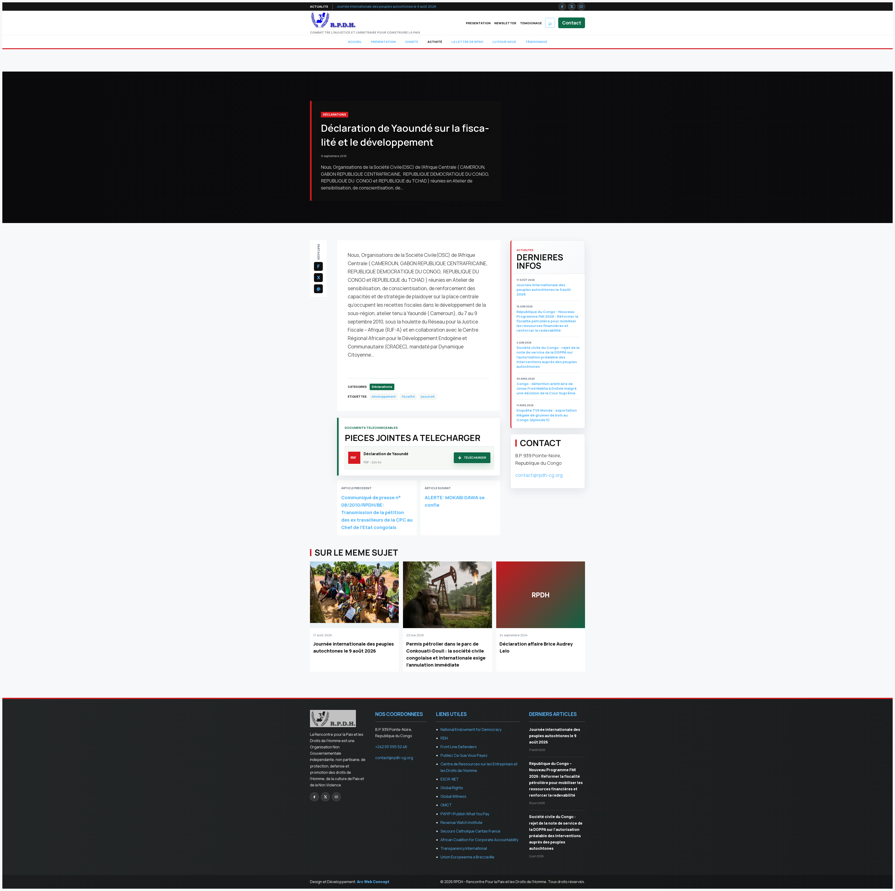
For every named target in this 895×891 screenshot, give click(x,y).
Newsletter (505, 23)
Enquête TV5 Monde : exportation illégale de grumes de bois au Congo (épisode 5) (546, 415)
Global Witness (453, 796)
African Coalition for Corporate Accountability (479, 839)
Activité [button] (434, 42)
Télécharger (475, 458)
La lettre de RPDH (467, 42)
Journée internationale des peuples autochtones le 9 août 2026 (386, 6)
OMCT (446, 805)
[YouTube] (581, 6)
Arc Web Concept (373, 881)
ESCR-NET (450, 779)
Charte (411, 42)
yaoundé (427, 396)
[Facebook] (562, 6)
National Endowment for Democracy (471, 729)
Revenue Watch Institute (461, 822)
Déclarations (334, 115)
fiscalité (408, 396)
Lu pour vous (504, 42)
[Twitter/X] (571, 6)
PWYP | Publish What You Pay (465, 813)
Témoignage (536, 42)
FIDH (444, 738)
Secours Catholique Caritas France (470, 831)
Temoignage (531, 23)
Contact (571, 23)
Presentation (478, 23)
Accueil (355, 42)
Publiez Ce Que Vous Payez (464, 755)
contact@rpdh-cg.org (539, 475)
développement (384, 396)
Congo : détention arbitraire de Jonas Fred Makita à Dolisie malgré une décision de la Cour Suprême (546, 389)
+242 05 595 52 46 (391, 746)
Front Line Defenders (459, 746)
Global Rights (452, 787)
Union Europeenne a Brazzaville (467, 857)
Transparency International (464, 848)
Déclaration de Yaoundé (386, 453)
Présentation (383, 42)
